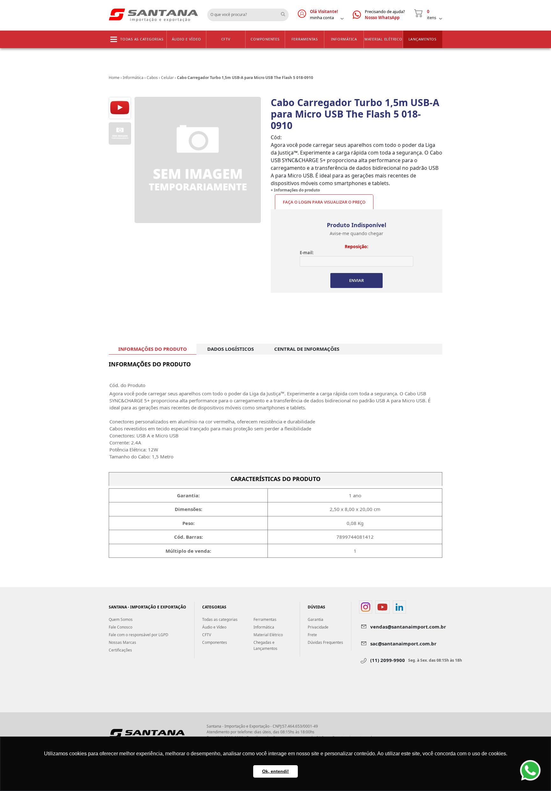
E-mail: (307, 252)
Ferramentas (304, 39)
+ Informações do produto (295, 190)
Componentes (265, 39)
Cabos (152, 77)
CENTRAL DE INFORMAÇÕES (306, 349)
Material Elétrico (383, 39)
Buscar (285, 12)
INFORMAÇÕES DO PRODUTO (152, 349)
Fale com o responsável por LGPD (138, 634)
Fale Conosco (120, 627)
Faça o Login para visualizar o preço (324, 202)
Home (114, 77)
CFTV (226, 39)
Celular (167, 77)
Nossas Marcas (122, 642)
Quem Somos (121, 619)
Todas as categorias (141, 39)
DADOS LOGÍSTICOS (230, 349)
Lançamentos (422, 39)
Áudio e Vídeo (186, 39)
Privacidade (318, 627)
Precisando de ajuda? (385, 15)
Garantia (315, 619)
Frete (312, 634)
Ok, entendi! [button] (275, 771)
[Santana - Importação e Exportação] (153, 14)
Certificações (120, 650)
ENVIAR (356, 280)
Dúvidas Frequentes (325, 642)
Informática (344, 39)
